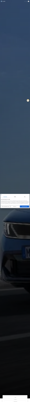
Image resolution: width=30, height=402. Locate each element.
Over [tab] (24, 196)
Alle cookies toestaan (24, 206)
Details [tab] (15, 196)
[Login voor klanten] (27, 1)
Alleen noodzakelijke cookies (5, 206)
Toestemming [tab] (5, 196)
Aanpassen (14, 206)
